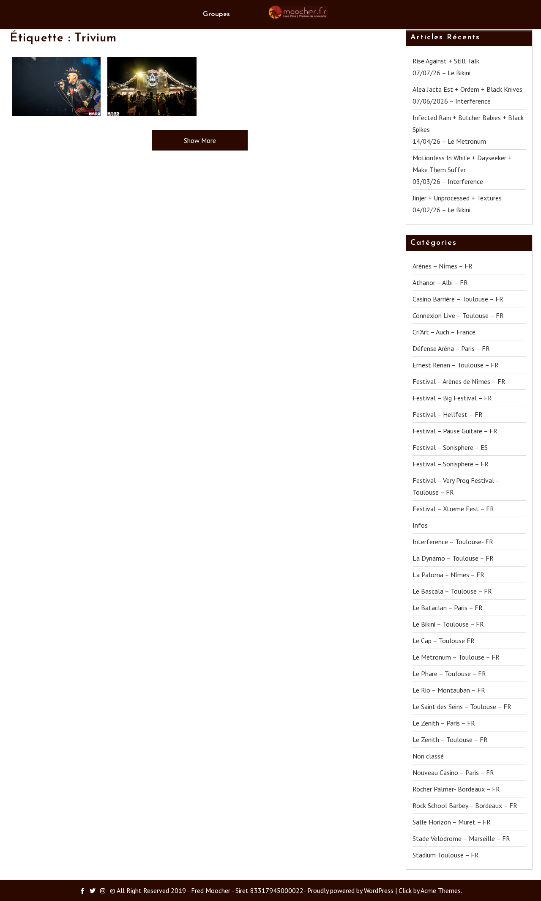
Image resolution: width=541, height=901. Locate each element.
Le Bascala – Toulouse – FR (452, 591)
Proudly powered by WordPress (350, 890)
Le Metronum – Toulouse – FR (456, 657)
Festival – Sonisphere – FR (451, 464)
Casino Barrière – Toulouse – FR (458, 299)
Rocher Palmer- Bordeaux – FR (456, 789)
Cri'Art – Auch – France (444, 332)
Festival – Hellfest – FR (448, 414)
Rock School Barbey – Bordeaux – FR (465, 805)
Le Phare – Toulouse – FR (449, 673)
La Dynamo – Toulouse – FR (453, 558)
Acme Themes (441, 890)
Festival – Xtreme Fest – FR (453, 508)
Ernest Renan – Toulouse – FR (456, 365)
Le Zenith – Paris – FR (444, 723)
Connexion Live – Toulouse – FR (458, 315)
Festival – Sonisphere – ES (450, 447)
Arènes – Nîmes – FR (443, 266)
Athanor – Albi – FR (440, 282)
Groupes (216, 14)
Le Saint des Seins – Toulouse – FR (462, 706)
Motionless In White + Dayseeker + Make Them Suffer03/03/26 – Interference (462, 169)
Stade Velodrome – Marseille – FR (461, 838)
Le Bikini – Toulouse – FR (448, 624)
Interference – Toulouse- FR (453, 541)
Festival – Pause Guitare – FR (455, 431)
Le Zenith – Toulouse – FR (450, 739)
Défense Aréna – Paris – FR (451, 348)
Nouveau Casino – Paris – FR (453, 772)
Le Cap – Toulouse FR (444, 640)
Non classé (428, 756)
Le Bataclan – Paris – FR (448, 607)
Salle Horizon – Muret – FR (452, 822)
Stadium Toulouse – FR (446, 855)
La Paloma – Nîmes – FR (448, 574)
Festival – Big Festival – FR (452, 398)
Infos (420, 525)
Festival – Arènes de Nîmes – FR (459, 381)
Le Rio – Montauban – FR (449, 690)
